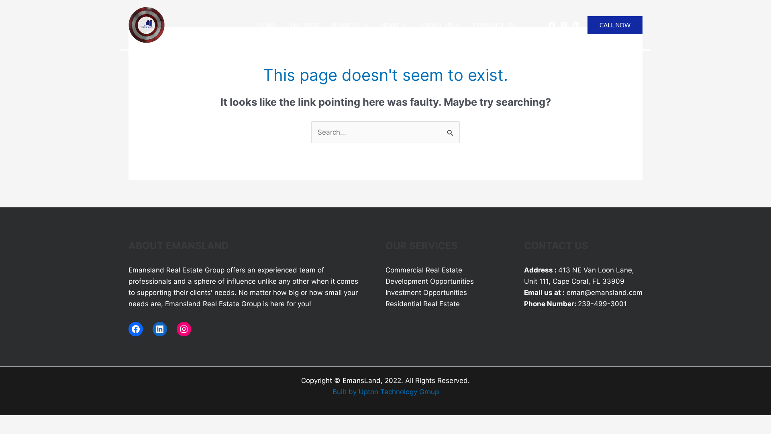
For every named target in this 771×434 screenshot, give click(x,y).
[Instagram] (563, 25)
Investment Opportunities (426, 293)
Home (267, 25)
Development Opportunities (430, 281)
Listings (304, 25)
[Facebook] (551, 25)
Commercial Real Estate (424, 270)
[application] (364, 25)
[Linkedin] (575, 25)
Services (345, 25)
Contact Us (493, 25)
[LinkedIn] (160, 329)
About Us (436, 25)
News (389, 25)
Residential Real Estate (423, 304)
